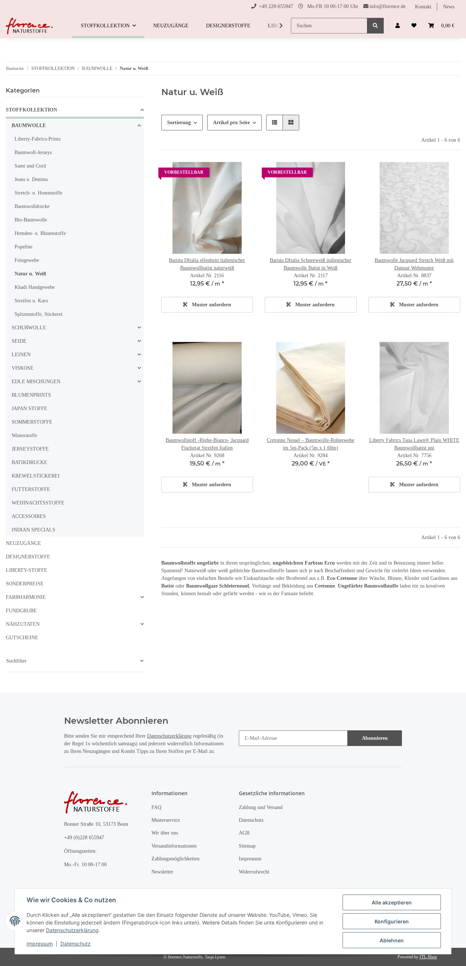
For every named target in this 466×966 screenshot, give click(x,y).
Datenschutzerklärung (169, 736)
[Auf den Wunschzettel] (241, 174)
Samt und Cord (30, 166)
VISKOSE (22, 368)
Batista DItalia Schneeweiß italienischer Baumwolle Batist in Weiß (310, 264)
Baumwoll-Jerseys (33, 152)
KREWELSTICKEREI (36, 476)
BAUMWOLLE (29, 125)
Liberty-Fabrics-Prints (37, 139)
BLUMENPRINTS (31, 395)
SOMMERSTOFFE (32, 422)
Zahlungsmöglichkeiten (175, 858)
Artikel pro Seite (231, 122)
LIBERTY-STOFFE (26, 570)
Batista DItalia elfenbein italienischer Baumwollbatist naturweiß (207, 264)
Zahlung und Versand (261, 807)
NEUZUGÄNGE (23, 543)
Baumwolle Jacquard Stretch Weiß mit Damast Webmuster (414, 264)
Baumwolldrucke (32, 206)
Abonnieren (375, 738)
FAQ (156, 807)
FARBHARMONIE (26, 597)
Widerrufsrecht (254, 872)
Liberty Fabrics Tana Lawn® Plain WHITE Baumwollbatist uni (414, 444)
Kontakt (423, 6)
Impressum (250, 858)
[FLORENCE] (30, 25)
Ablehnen (392, 940)
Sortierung (179, 122)
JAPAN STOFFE (29, 408)
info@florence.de (388, 6)
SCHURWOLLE (29, 327)
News (448, 6)
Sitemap (247, 846)
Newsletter (162, 872)
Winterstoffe (24, 435)
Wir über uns (164, 833)
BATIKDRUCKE (29, 462)
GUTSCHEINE (22, 637)
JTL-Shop (428, 956)
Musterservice (165, 820)
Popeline (23, 247)
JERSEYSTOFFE (30, 449)
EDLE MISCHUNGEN (36, 381)
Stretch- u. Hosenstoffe (38, 193)
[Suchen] (375, 26)
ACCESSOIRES (29, 516)
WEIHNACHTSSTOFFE (38, 503)
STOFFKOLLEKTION (31, 110)
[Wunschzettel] (414, 25)
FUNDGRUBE (21, 610)
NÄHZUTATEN (23, 624)
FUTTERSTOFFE (31, 489)
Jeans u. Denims (31, 179)
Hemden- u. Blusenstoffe (40, 233)
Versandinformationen (174, 846)
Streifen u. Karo (31, 300)
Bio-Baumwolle (31, 220)
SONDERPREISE (25, 583)
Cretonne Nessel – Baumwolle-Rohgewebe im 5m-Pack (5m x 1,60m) (310, 444)
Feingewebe (27, 260)
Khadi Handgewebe (35, 287)
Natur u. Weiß (30, 273)
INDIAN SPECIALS (33, 530)
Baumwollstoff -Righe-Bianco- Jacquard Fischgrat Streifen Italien (207, 444)
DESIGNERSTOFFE (28, 556)
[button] (398, 25)
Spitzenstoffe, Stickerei (39, 314)
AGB (244, 833)
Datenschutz (251, 820)
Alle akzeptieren (392, 902)
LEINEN (21, 354)
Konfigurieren (392, 921)
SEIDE (19, 341)
